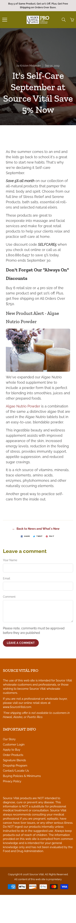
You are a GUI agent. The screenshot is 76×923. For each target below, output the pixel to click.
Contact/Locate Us (16, 770)
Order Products (13, 755)
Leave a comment (21, 642)
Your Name (10, 560)
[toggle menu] (4, 20)
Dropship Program (15, 765)
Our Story (9, 739)
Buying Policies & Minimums (22, 776)
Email (6, 578)
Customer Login (14, 744)
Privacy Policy (12, 781)
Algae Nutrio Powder (23, 406)
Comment (9, 596)
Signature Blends (14, 760)
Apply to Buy (11, 749)
